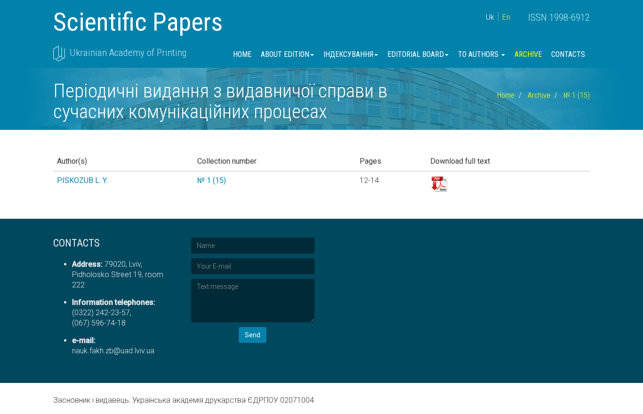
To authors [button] (479, 54)
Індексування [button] (348, 54)
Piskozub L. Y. (82, 180)
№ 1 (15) (576, 95)
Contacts (568, 54)
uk (490, 17)
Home (242, 54)
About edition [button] (285, 54)
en (506, 17)
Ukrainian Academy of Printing (128, 52)
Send (252, 335)
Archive (528, 54)
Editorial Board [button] (415, 54)
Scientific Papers (138, 22)
